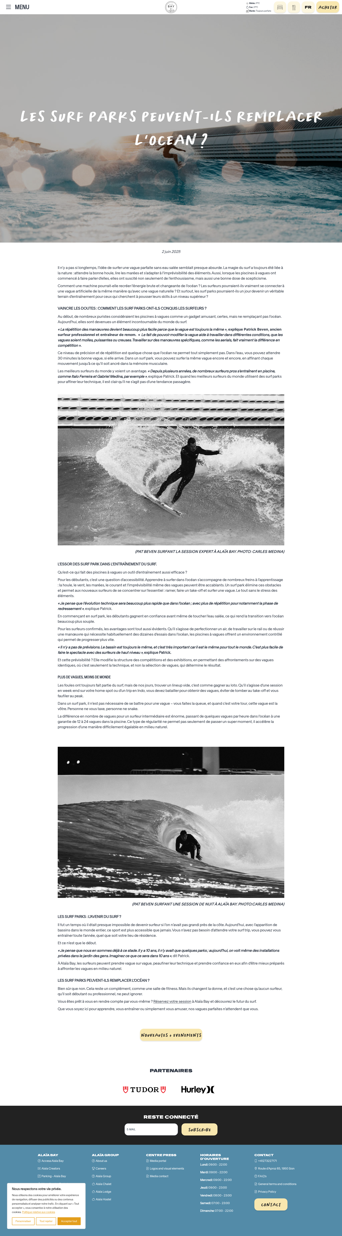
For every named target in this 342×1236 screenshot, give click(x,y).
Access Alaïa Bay (53, 1161)
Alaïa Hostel (103, 1199)
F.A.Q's (262, 1176)
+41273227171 (267, 1161)
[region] (46, 1206)
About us (101, 1161)
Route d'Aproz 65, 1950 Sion (276, 1168)
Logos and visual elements (167, 1168)
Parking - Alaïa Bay (54, 1176)
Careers (101, 1168)
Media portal (158, 1161)
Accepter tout (69, 1221)
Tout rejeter (46, 1221)
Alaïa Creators (51, 1168)
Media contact (159, 1176)
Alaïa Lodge (103, 1191)
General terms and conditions (277, 1184)
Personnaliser (23, 1221)
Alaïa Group (103, 1176)
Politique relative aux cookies (38, 1212)
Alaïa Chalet (103, 1184)
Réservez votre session (172, 1001)
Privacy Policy (267, 1191)
